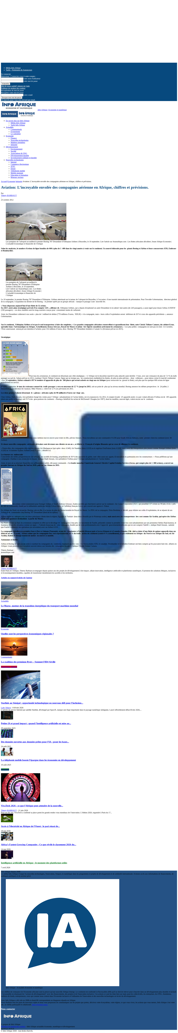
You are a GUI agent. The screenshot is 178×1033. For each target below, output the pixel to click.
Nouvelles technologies (19, 140)
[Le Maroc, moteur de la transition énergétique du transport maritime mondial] (14, 599)
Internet (13, 162)
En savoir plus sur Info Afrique (17, 121)
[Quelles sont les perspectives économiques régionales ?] (14, 627)
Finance (14, 138)
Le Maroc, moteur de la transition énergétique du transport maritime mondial (39, 606)
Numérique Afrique (9, 667)
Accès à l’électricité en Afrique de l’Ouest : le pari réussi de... (30, 826)
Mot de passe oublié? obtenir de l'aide (15, 86)
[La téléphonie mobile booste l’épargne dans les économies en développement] (7, 755)
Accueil (4, 181)
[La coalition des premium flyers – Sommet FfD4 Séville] (14, 655)
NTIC (13, 166)
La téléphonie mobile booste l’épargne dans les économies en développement (38, 760)
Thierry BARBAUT (9, 195)
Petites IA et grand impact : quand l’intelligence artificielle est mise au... (36, 723)
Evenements (15, 132)
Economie (10, 136)
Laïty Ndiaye (6, 708)
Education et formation (19, 175)
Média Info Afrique (13, 68)
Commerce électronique (20, 164)
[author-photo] (7, 566)
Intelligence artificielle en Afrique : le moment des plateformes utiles (34, 863)
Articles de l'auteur (24, 578)
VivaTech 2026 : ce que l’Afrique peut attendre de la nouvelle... (32, 805)
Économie (5, 769)
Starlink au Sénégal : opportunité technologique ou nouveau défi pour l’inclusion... (42, 703)
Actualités (9, 127)
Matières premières (18, 142)
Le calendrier (16, 134)
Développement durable (20, 156)
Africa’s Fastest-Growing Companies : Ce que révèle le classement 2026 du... (38, 844)
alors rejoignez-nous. (40, 1005)
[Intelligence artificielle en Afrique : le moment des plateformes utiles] (7, 858)
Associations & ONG (19, 153)
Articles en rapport (9, 578)
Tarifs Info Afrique (18, 125)
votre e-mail (27, 95)
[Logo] (9, 117)
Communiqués (16, 129)
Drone (13, 169)
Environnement (16, 149)
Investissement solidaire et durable (24, 158)
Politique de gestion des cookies (13, 88)
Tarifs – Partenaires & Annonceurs (19, 70)
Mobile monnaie (17, 173)
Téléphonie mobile (18, 171)
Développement (12, 147)
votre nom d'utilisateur (31, 79)
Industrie (14, 145)
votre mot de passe (30, 81)
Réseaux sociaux (17, 177)
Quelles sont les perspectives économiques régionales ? (27, 633)
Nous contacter (8, 1009)
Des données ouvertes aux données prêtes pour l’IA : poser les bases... (35, 742)
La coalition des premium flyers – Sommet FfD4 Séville (28, 662)
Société (13, 151)
